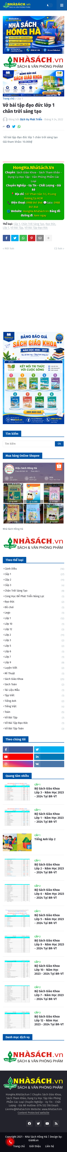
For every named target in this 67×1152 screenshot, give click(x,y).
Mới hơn (9, 248)
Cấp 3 (34, 585)
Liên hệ (49, 1146)
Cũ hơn (58, 248)
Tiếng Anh (34, 701)
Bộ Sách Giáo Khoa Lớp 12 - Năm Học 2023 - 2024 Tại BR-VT (49, 1020)
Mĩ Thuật (34, 673)
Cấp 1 (20, 98)
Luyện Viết (34, 667)
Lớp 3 (34, 640)
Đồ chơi (34, 607)
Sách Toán (34, 684)
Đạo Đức (50, 224)
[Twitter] (13, 126)
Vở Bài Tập (16, 227)
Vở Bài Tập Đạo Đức (36, 227)
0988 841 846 (34, 202)
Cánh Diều (34, 568)
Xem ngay (40, 215)
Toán (34, 712)
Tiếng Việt (34, 706)
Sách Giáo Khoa (34, 679)
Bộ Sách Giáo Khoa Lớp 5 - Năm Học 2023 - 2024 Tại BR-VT (49, 919)
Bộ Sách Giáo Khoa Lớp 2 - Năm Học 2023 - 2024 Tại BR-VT (49, 868)
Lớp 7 (34, 656)
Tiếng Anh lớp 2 (44, 839)
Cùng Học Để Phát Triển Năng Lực (34, 596)
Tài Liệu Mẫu (34, 690)
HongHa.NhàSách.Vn (33, 167)
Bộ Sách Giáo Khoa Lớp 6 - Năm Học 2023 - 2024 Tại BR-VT (49, 893)
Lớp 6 (34, 651)
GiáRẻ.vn (33, 1140)
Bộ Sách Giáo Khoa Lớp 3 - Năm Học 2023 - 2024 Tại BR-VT (49, 792)
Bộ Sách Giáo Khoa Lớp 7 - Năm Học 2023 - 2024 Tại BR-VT (49, 995)
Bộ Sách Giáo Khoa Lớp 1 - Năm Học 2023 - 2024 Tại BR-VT (49, 817)
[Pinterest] (31, 238)
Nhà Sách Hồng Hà (36, 1136)
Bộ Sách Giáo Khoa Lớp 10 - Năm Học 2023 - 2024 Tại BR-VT (49, 969)
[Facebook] (8, 126)
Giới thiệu (35, 1146)
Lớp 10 (34, 623)
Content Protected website (33, 1112)
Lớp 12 (34, 629)
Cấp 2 (34, 579)
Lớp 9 (34, 662)
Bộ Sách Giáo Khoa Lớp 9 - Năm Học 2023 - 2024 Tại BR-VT (49, 944)
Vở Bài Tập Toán (34, 728)
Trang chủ (8, 98)
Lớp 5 (34, 645)
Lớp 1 (6, 227)
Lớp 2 (34, 634)
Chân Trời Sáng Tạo (32, 224)
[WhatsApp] (19, 126)
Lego (34, 612)
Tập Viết (34, 695)
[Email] (40, 238)
